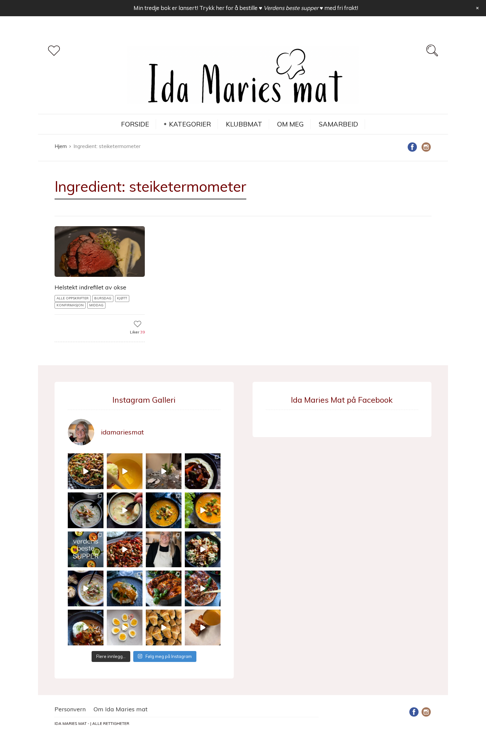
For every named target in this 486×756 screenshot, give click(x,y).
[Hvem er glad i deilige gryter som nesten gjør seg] (203, 471)
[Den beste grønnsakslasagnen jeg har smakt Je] (203, 588)
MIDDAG (96, 305)
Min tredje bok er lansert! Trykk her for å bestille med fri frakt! (246, 7)
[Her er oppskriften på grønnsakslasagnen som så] (164, 588)
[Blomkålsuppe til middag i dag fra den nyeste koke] (124, 471)
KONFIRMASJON (70, 305)
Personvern (70, 709)
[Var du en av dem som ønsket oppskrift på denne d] (85, 510)
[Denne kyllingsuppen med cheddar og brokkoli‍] (203, 510)
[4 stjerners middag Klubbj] (164, 471)
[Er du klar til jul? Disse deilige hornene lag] (164, 627)
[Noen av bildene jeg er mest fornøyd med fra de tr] (124, 588)
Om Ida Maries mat (120, 709)
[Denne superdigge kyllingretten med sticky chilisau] (124, 549)
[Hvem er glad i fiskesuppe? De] (124, 510)
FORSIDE (135, 124)
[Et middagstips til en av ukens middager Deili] (203, 549)
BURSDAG (102, 298)
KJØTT (122, 298)
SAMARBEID (338, 124)
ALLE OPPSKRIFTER (73, 298)
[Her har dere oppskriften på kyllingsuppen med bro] (164, 510)
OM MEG (290, 124)
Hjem (61, 146)
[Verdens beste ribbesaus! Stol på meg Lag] (203, 627)
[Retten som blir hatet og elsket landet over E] (124, 627)
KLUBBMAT (244, 124)
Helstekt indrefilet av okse (90, 287)
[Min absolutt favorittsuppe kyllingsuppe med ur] (85, 588)
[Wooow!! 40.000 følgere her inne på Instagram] (164, 549)
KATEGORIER (190, 124)
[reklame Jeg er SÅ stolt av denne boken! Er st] (85, 549)
